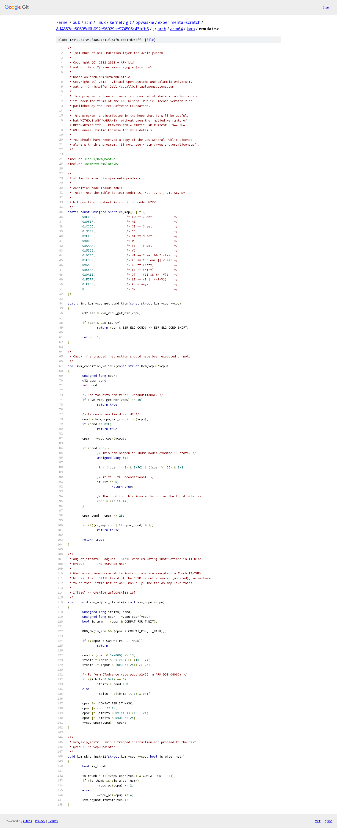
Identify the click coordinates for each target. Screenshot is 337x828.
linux (101, 22)
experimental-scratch (179, 22)
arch (161, 28)
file (150, 40)
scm (88, 22)
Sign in (327, 7)
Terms (53, 821)
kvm (191, 28)
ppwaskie (144, 22)
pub (76, 22)
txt (317, 821)
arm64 (176, 28)
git (128, 22)
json (328, 821)
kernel (62, 22)
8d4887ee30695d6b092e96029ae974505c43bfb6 (102, 28)
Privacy (40, 821)
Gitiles (27, 821)
